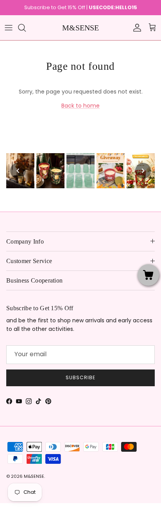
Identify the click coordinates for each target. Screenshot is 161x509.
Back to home (80, 106)
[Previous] (18, 171)
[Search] (25, 27)
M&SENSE (34, 476)
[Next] (143, 171)
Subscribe (80, 377)
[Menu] (8, 27)
